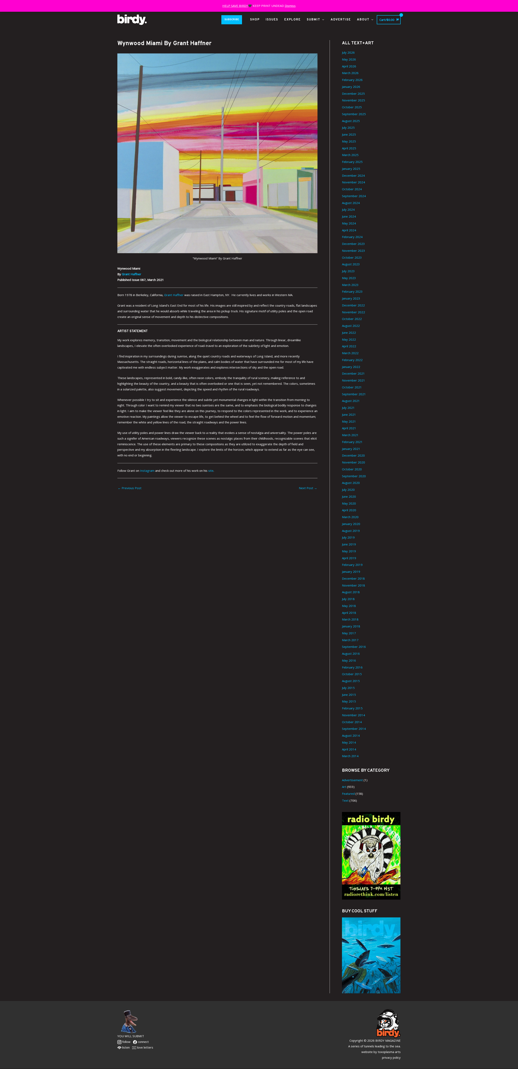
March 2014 (350, 756)
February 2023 (352, 291)
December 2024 (353, 175)
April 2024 (349, 230)
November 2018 (353, 585)
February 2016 (352, 667)
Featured (348, 794)
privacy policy (391, 1057)
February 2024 (352, 237)
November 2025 (353, 100)
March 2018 (350, 619)
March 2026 (350, 73)
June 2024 (349, 216)
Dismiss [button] (290, 6)
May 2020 (349, 503)
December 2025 (353, 93)
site (210, 471)
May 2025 (349, 141)
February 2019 (352, 565)
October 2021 (352, 387)
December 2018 (353, 578)
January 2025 (351, 169)
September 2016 (354, 647)
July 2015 (348, 688)
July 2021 (348, 408)
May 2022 (349, 339)
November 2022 (353, 312)
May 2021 (349, 421)
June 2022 (349, 332)
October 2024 (352, 189)
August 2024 (351, 203)
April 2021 (349, 428)
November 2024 (353, 182)
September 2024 (354, 196)
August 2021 (351, 401)
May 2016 (349, 660)
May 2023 (349, 278)
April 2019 (349, 558)
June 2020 (349, 496)
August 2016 (351, 653)
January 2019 (351, 572)
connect (143, 1042)
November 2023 (353, 251)
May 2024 (349, 223)
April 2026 (349, 66)
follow (126, 1042)
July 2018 (348, 599)
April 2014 (349, 749)
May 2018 (349, 606)
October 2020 (352, 469)
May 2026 (349, 59)
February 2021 (352, 442)
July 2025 (348, 127)
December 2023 (353, 244)
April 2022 (349, 346)
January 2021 (351, 449)
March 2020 (350, 517)
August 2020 (351, 483)
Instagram (147, 471)
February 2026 (352, 80)
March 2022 (350, 353)
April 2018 (349, 613)
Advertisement (352, 780)
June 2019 (349, 544)
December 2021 (353, 373)
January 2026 (351, 87)
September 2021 (354, 394)
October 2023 (352, 257)
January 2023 (351, 298)
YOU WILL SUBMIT (130, 1036)
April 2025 (349, 148)
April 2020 (349, 510)
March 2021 (350, 435)
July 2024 (348, 209)
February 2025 (352, 162)
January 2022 (351, 367)
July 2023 (348, 271)
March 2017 (350, 640)
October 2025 (352, 107)
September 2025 (354, 114)
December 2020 (353, 455)
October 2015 (352, 674)
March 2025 (350, 155)
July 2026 (348, 52)
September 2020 (354, 476)
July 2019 (348, 537)
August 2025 (351, 121)
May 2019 (349, 551)
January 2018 (351, 626)
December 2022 (353, 305)
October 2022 (352, 319)
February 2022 (352, 360)
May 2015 (349, 701)
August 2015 (351, 681)
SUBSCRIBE (231, 19)
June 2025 (349, 134)
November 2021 (353, 380)
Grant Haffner (131, 274)
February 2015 (352, 708)
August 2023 (351, 264)
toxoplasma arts (389, 1052)
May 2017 (349, 633)
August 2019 (351, 531)
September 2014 (354, 729)
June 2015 (349, 695)
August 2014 (351, 735)
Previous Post (129, 488)
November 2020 (353, 462)
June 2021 (349, 414)
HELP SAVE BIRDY (235, 6)
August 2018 (351, 592)
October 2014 (352, 722)
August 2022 (351, 326)
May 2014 (349, 742)
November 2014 (353, 715)
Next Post (308, 488)
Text (345, 800)
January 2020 (351, 524)
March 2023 (350, 285)
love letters (144, 1047)
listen (125, 1047)
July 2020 (348, 490)
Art (344, 787)
